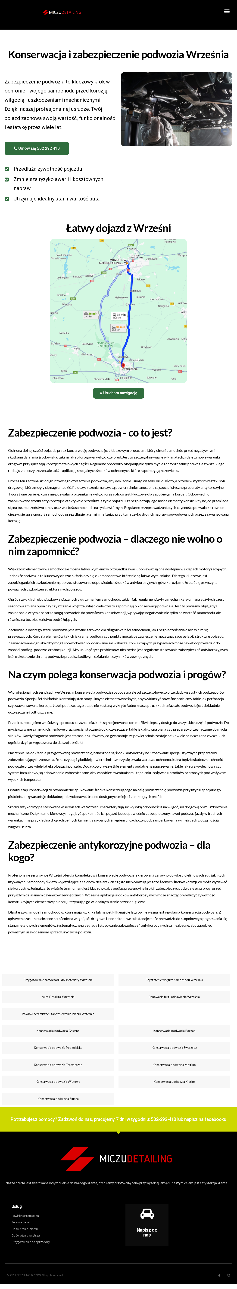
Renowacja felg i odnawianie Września (174, 997)
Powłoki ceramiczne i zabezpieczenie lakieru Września (58, 1014)
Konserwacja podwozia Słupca (58, 1099)
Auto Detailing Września (58, 997)
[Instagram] (228, 1275)
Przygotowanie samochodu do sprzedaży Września (58, 980)
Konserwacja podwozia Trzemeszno (58, 1065)
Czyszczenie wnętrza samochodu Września (174, 980)
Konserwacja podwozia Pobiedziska (58, 1047)
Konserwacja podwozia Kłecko (174, 1081)
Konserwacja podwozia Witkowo (58, 1081)
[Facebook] (219, 1275)
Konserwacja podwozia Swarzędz (174, 1047)
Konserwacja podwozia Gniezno (58, 1031)
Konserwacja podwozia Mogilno (174, 1065)
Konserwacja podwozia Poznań (174, 1031)
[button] (227, 11)
